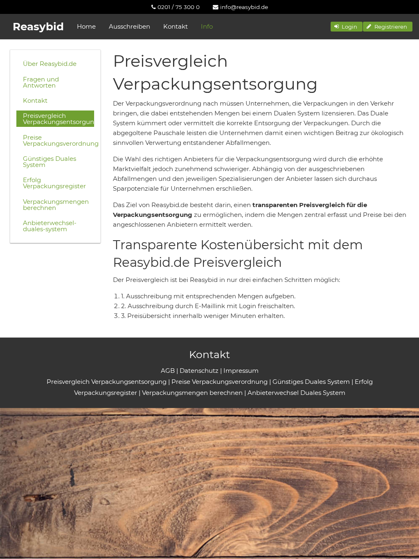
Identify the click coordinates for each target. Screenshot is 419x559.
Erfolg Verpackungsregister (54, 183)
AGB (168, 370)
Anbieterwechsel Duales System (296, 393)
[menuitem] (175, 7)
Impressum (241, 370)
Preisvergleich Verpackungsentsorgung (58, 119)
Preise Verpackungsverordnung (58, 140)
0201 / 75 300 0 (178, 7)
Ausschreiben (129, 26)
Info (207, 26)
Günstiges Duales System (49, 162)
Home (86, 26)
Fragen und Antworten (41, 82)
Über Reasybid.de (50, 64)
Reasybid (38, 26)
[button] (347, 27)
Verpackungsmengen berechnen (56, 205)
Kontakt (175, 26)
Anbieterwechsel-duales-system (50, 226)
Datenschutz (199, 370)
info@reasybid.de (243, 7)
